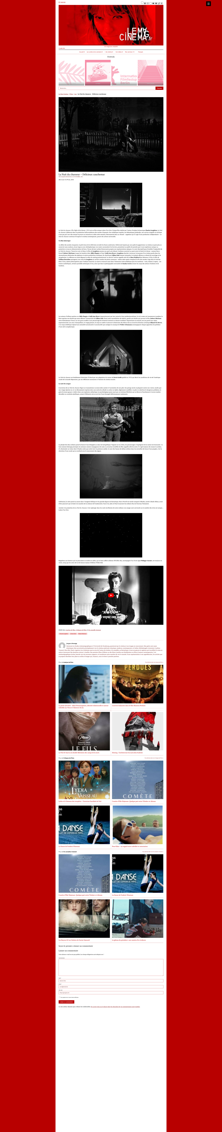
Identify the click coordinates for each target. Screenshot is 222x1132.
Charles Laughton (64, 633)
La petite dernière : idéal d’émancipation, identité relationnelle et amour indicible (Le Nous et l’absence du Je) (83, 706)
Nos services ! (129, 52)
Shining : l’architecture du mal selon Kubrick (127, 753)
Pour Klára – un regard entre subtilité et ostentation (130, 846)
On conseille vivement (94, 630)
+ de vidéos (118, 52)
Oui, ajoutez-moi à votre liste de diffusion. (69, 997)
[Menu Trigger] (208, 3)
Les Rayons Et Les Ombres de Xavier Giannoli (74, 940)
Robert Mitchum (82, 633)
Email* (60, 984)
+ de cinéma (108, 52)
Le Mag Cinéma (63, 94)
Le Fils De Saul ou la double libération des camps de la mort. (79, 753)
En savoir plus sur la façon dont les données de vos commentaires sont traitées (115, 1007)
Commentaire (62, 958)
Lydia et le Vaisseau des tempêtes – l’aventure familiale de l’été (80, 801)
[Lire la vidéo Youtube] (111, 595)
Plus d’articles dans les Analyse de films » (154, 662)
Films (71, 94)
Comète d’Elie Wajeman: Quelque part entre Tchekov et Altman (134, 801)
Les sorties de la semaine (94, 52)
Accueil (81, 52)
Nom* (60, 978)
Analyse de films (70, 630)
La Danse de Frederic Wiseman (69, 846)
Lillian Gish (73, 633)
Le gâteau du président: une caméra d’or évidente (129, 940)
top (75, 94)
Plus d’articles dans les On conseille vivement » (152, 851)
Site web (60, 990)
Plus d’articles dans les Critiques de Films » (154, 758)
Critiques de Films (81, 630)
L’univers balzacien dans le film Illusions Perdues (128, 705)
